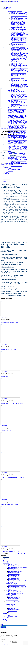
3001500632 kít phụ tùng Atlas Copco (10, 504)
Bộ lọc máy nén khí (6, 430)
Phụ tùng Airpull (10, 602)
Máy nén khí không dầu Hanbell (16, 585)
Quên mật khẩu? (5, 644)
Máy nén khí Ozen (13, 568)
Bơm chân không (12, 611)
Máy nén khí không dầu (12, 583)
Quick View (4, 317)
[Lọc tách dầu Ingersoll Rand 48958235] (6, 150)
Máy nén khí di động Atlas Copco (17, 591)
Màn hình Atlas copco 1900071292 (9, 322)
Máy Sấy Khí (9, 596)
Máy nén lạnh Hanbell (14, 609)
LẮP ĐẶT (8, 618)
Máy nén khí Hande (13, 579)
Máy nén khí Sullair (13, 572)
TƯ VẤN (8, 615)
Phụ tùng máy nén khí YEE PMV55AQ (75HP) (12, 403)
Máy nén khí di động (11, 590)
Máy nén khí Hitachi (13, 578)
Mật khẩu (3, 639)
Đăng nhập (14, 641)
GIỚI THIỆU (6, 561)
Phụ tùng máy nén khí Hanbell (14, 601)
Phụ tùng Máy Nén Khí (20, 128)
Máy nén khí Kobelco (13, 576)
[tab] (15, 181)
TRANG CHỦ (6, 560)
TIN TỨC (5, 619)
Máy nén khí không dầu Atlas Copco (17, 586)
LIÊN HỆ (5, 620)
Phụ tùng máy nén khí (6, 376)
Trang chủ (3, 128)
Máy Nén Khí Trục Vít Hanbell (16, 565)
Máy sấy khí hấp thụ (13, 598)
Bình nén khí (9, 605)
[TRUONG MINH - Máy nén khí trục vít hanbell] (9, 1)
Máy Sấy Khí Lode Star (14, 597)
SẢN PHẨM (10, 128)
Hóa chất (10, 612)
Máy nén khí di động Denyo (15, 593)
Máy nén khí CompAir (14, 575)
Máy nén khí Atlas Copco (14, 570)
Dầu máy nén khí (10, 604)
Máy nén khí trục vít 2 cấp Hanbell (17, 567)
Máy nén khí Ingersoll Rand (15, 571)
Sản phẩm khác (10, 607)
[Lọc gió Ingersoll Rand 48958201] (6, 143)
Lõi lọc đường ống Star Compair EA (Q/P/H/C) (12, 477)
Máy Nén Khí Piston (11, 594)
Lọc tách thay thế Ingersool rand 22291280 (11, 551)
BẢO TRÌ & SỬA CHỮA (11, 616)
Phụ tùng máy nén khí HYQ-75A (9, 349)
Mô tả (4, 181)
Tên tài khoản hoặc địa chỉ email (9, 635)
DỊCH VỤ (5, 613)
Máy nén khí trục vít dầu (12, 564)
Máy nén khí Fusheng (14, 574)
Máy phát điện (12, 608)
